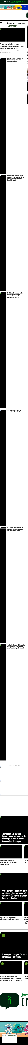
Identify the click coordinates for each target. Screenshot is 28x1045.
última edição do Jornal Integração (18, 2)
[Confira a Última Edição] (9, 1038)
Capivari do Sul (21, 23)
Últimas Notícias (11, 23)
